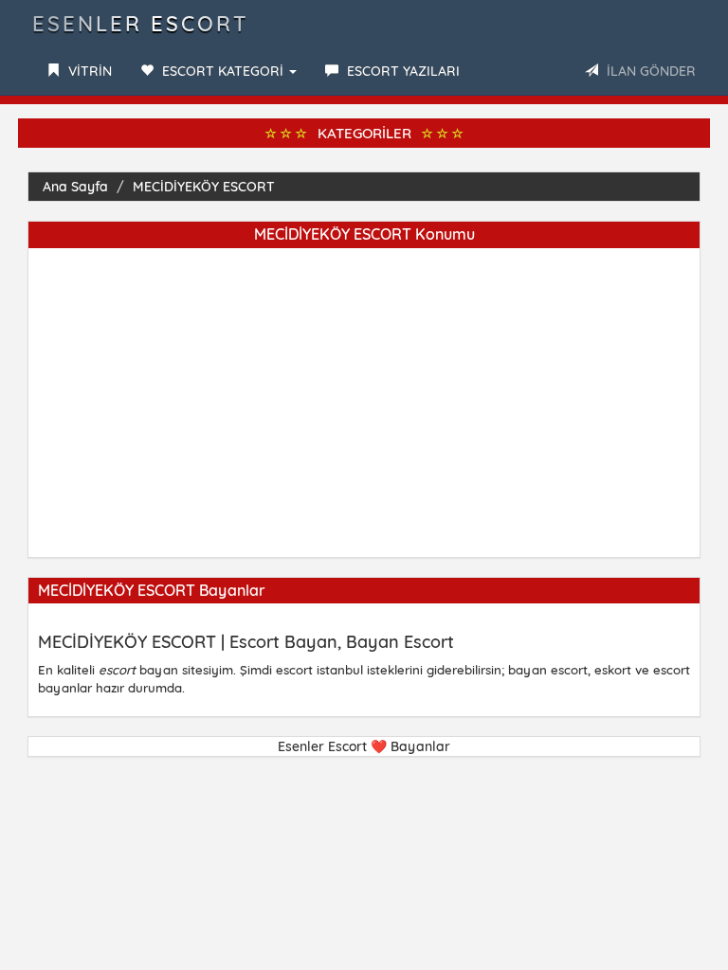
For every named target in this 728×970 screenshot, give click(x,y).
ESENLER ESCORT (140, 23)
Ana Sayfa (75, 186)
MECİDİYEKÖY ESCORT (204, 186)
